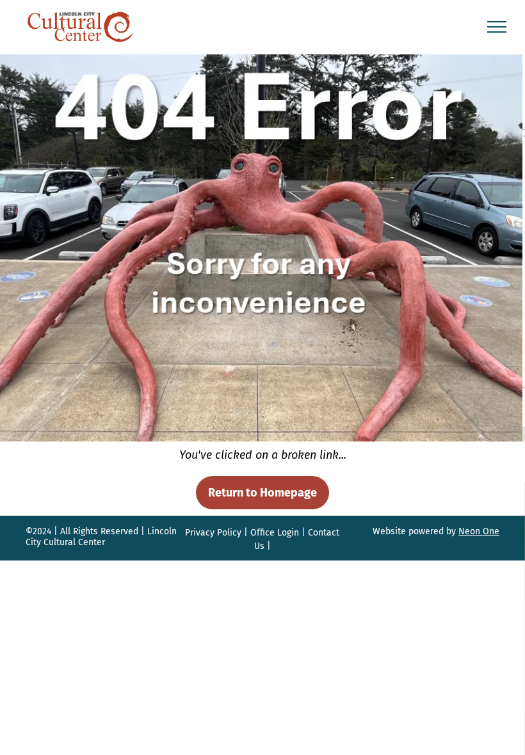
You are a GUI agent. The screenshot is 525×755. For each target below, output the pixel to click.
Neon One (478, 531)
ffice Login (278, 532)
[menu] (496, 27)
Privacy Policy (213, 532)
